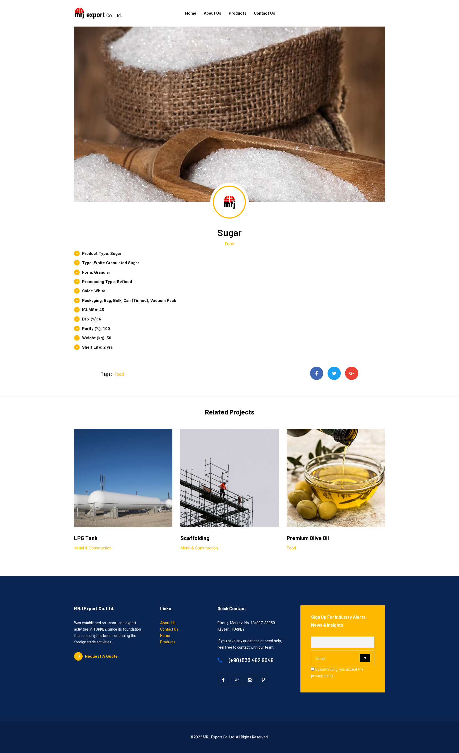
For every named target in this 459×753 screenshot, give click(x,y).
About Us (212, 13)
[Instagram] (250, 680)
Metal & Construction (93, 548)
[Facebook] (316, 373)
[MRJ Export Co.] (98, 13)
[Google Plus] (351, 373)
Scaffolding (195, 537)
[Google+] (237, 680)
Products (237, 13)
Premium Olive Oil (308, 537)
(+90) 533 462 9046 (251, 660)
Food (229, 244)
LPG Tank (85, 537)
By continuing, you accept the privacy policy (337, 673)
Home (190, 13)
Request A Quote (101, 656)
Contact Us (264, 13)
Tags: (106, 374)
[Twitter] (334, 373)
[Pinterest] (263, 680)
